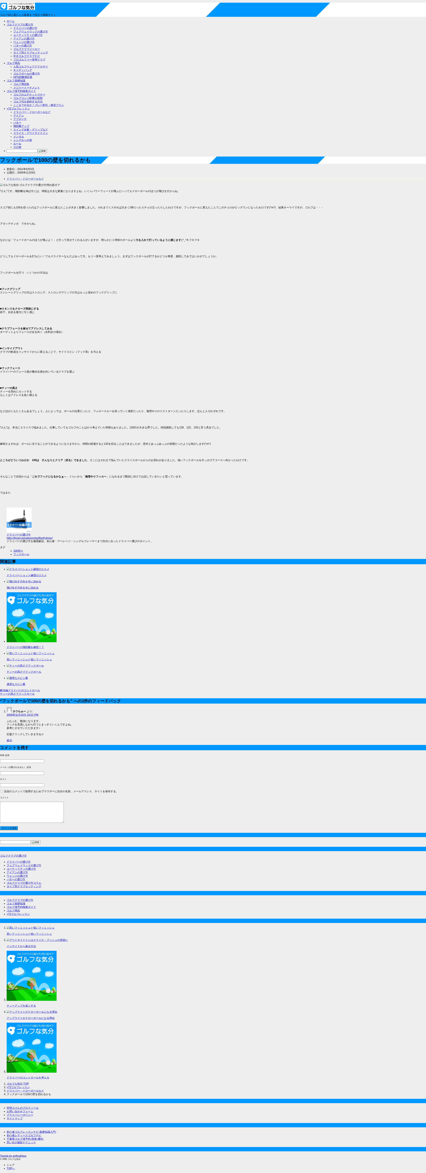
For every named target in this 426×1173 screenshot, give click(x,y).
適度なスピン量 (16, 684)
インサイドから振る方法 (21, 946)
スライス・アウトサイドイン (30, 133)
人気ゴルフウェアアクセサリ (30, 66)
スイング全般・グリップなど (30, 129)
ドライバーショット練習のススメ (27, 575)
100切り (18, 550)
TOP (18, 1083)
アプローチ (20, 119)
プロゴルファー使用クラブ (29, 59)
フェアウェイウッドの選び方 (30, 31)
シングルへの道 (22, 140)
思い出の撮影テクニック (21, 1142)
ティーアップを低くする (21, 1005)
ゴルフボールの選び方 (26, 73)
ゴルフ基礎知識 (16, 80)
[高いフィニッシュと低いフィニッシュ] (31, 653)
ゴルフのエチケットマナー (29, 94)
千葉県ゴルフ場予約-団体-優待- (25, 1138)
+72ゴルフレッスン (18, 108)
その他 (17, 147)
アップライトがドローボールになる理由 (31, 1018)
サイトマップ (15, 1118)
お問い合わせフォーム (20, 1111)
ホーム (11, 21)
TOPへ (11, 1168)
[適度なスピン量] (17, 678)
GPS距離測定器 (22, 77)
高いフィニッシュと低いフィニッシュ (29, 659)
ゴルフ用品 (13, 63)
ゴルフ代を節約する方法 (28, 101)
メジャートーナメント (26, 87)
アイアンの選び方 (24, 38)
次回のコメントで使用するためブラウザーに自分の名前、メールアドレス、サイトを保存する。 (61, 791)
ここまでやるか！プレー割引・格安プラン (38, 105)
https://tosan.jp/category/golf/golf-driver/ (30, 538)
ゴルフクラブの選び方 (20, 24)
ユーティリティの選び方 (28, 35)
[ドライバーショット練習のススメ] (28, 569)
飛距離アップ (21, 126)
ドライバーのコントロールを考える (28, 1077)
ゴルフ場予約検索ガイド (21, 91)
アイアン (18, 115)
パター (17, 122)
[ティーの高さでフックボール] (25, 665)
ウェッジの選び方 (24, 42)
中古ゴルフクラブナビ (26, 56)
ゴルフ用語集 (21, 84)
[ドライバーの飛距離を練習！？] (32, 641)
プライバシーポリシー (20, 1114)
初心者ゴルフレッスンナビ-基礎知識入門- (31, 1131)
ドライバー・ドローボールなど (32, 112)
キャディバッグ (22, 70)
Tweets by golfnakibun (13, 1155)
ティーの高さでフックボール (24, 671)
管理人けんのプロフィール (23, 1107)
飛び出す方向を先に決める (23, 587)
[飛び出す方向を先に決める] (24, 581)
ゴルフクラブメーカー (26, 49)
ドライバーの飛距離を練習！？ (25, 647)
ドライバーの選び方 (25, 28)
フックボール (21, 554)
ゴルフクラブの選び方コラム (24, 882)
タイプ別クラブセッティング (30, 52)
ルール (17, 143)
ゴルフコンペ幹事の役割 (28, 98)
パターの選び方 (22, 45)
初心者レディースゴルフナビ (24, 1135)
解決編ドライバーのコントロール (20, 690)
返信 (9, 740)
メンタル (18, 136)
